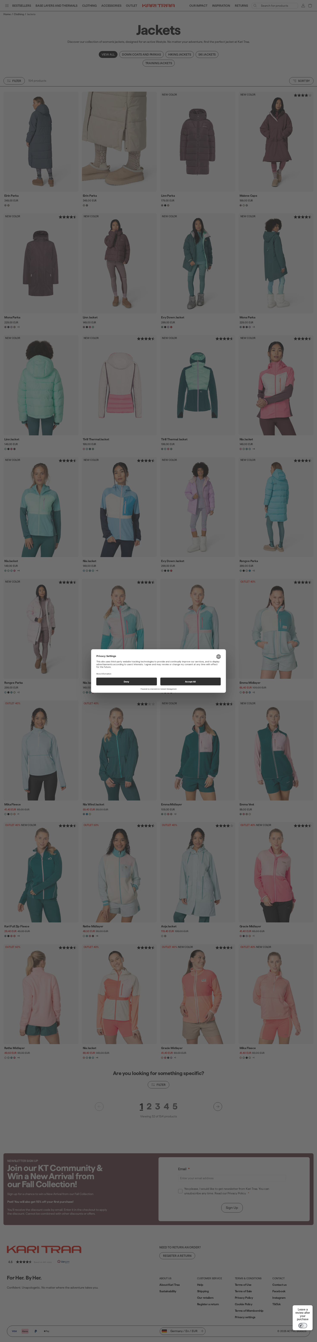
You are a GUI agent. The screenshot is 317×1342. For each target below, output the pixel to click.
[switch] (302, 1325)
